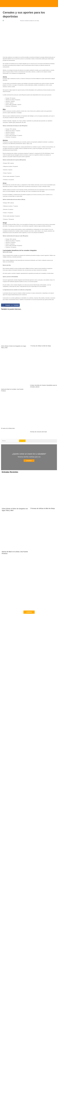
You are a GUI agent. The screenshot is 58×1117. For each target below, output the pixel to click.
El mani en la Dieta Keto (8, 428)
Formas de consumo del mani (38, 431)
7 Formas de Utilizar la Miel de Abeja (40, 346)
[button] (47, 4)
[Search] (22, 441)
